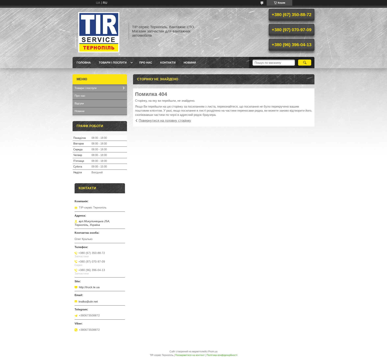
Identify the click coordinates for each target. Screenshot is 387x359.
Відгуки (79, 103)
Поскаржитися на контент (190, 355)
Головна (84, 62)
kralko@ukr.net (88, 301)
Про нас (145, 62)
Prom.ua (212, 351)
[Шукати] (304, 63)
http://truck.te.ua (89, 287)
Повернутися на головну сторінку (165, 120)
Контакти (168, 62)
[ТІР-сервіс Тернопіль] (99, 31)
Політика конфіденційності (222, 355)
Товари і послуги (113, 62)
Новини (190, 62)
